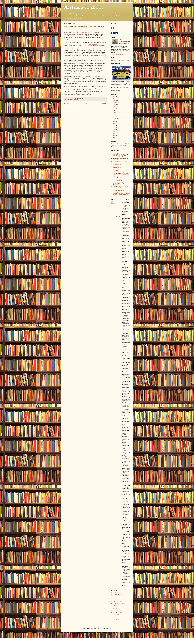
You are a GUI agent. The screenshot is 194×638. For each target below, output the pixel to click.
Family (71, 99)
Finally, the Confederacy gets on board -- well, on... (121, 115)
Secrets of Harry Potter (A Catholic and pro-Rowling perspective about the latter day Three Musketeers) (121, 179)
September (116, 102)
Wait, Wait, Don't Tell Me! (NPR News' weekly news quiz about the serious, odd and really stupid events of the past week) (121, 194)
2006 (114, 135)
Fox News (115, 600)
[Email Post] (93, 98)
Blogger (108, 628)
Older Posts (104, 103)
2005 (114, 137)
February (116, 113)
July (115, 104)
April (115, 108)
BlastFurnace (123, 39)
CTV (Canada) (116, 598)
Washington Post (116, 619)
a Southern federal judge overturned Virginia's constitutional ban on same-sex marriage (82, 33)
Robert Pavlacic (114, 26)
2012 (114, 123)
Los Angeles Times (117, 607)
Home (85, 103)
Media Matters (116, 609)
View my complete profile (117, 54)
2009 (114, 129)
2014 (114, 98)
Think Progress (116, 614)
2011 (114, 125)
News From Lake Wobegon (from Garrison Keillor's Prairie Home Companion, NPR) (120, 163)
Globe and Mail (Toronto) (118, 601)
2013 (114, 121)
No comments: (88, 98)
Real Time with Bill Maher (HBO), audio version (120, 169)
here (120, 147)
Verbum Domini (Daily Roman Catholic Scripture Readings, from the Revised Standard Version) (121, 183)
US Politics (76, 99)
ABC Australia (116, 592)
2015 (114, 96)
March (115, 111)
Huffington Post (116, 605)
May (115, 106)
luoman (99, 628)
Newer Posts (66, 103)
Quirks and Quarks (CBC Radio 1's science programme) (120, 166)
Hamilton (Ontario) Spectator (119, 603)
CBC (114, 596)
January (116, 118)
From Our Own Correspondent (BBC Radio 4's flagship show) (121, 159)
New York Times (116, 610)
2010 (114, 127)
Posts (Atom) (72, 106)
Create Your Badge (121, 26)
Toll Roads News (116, 616)
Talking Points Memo (117, 612)
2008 (114, 131)
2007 (114, 133)
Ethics (68, 99)
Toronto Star (115, 618)
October (116, 100)
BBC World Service (117, 594)
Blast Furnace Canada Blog (83, 7)
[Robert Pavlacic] (112, 29)
